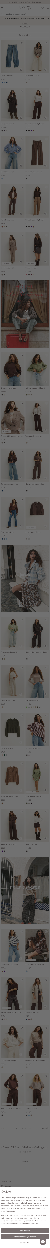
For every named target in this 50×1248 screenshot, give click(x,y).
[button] (43, 1241)
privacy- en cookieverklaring (11, 1223)
